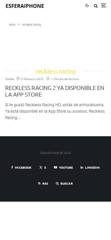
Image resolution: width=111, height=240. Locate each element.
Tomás (9, 79)
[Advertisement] (25, 45)
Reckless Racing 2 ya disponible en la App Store (54, 91)
